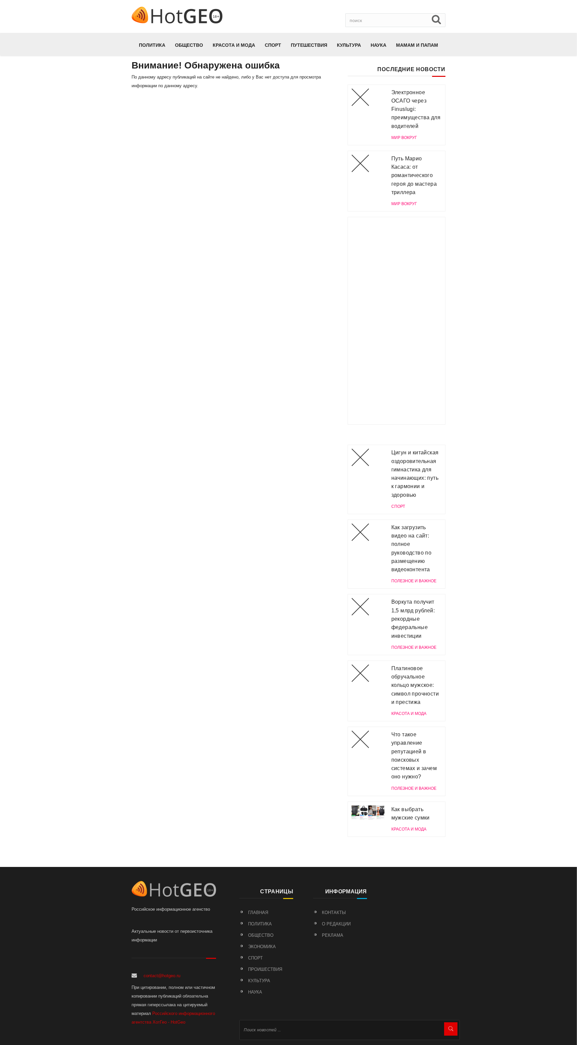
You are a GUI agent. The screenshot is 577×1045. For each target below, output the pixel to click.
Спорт (273, 45)
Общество (189, 45)
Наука (378, 45)
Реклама (332, 935)
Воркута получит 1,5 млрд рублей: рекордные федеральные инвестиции (413, 618)
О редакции (336, 923)
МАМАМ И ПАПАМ (417, 45)
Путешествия (309, 45)
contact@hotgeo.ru (162, 975)
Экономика (262, 946)
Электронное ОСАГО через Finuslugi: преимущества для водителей (415, 109)
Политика (152, 45)
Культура (349, 45)
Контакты (334, 912)
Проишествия (265, 969)
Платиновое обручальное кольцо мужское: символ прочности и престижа (415, 685)
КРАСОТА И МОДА (234, 45)
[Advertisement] (396, 320)
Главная (258, 912)
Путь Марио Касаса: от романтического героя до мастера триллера (414, 175)
